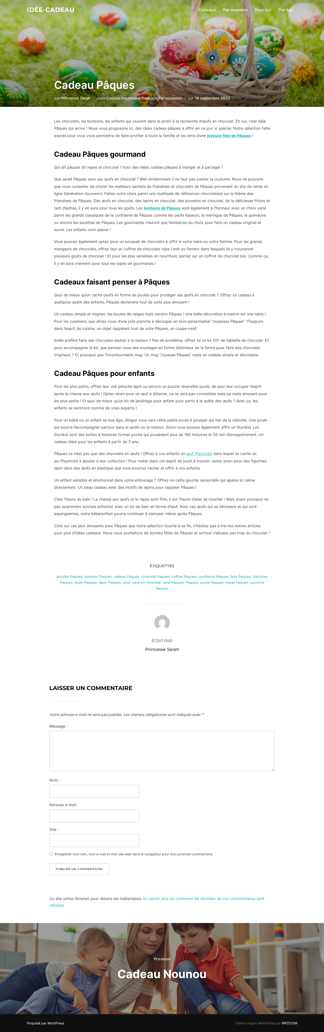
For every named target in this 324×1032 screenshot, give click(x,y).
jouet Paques (85, 582)
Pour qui (263, 10)
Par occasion (235, 10)
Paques (192, 582)
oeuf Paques (173, 582)
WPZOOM (289, 1023)
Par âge (286, 10)
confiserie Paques (213, 576)
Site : (53, 829)
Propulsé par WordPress (45, 1023)
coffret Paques (183, 576)
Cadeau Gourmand (123, 98)
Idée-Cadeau (50, 10)
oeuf (126, 582)
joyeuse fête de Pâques (229, 135)
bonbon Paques (98, 576)
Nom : (54, 780)
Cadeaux (207, 10)
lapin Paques (110, 582)
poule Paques (211, 582)
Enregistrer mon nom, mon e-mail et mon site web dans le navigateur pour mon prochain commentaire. (134, 854)
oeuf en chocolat (146, 582)
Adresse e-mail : (63, 804)
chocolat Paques (155, 576)
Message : (58, 726)
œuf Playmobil (199, 453)
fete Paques (241, 576)
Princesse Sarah (75, 98)
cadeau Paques (126, 576)
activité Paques (69, 576)
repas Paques (236, 582)
